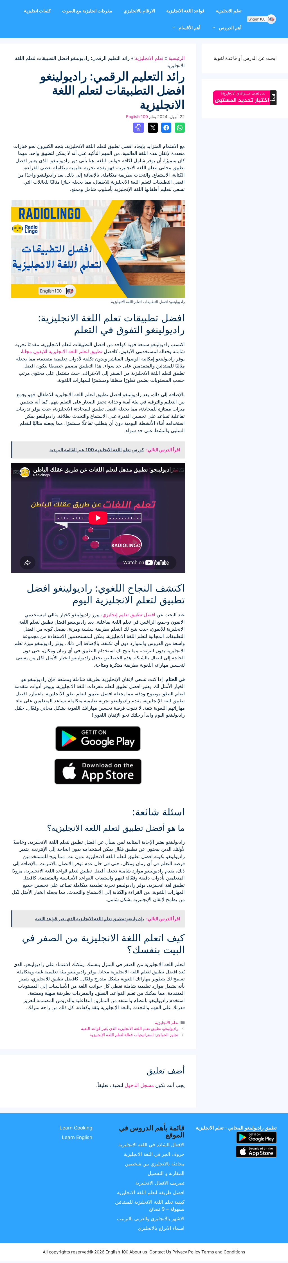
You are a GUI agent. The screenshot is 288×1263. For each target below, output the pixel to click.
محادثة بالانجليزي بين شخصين (154, 1164)
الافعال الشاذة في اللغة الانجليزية (151, 1144)
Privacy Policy (186, 1252)
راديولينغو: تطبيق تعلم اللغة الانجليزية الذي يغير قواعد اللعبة (129, 1028)
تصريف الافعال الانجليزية (159, 1183)
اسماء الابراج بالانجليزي (161, 1228)
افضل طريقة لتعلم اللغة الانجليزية (150, 1192)
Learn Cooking (76, 1128)
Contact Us (160, 1252)
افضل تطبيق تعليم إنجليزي (128, 614)
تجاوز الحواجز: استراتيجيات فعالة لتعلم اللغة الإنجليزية (134, 1034)
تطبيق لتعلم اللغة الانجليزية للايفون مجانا (62, 351)
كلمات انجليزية (37, 10)
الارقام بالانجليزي (139, 10)
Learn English (77, 1137)
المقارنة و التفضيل (166, 1173)
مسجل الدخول (139, 1085)
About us (138, 1252)
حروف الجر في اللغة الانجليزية (154, 1154)
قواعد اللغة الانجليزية (185, 10)
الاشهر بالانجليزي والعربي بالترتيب (150, 1218)
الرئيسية (176, 58)
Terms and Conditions (223, 1252)
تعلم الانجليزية (228, 10)
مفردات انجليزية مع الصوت (87, 10)
